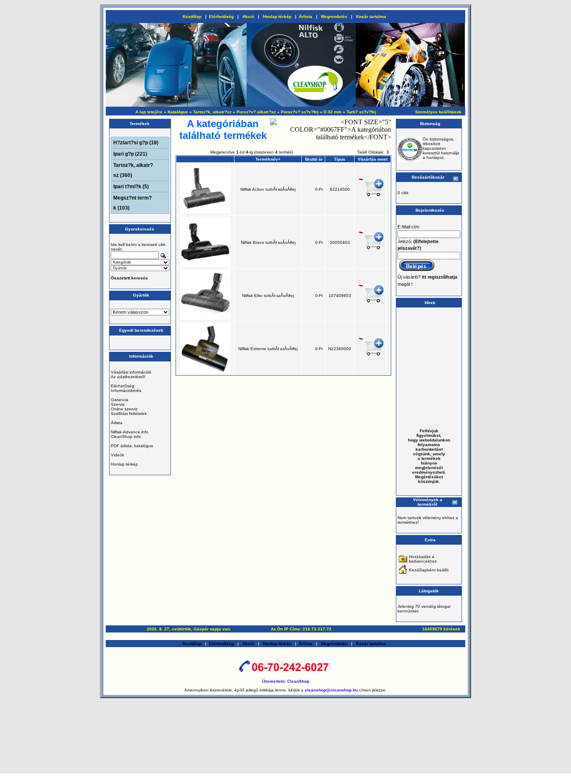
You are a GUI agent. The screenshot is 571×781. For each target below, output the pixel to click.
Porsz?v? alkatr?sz (256, 112)
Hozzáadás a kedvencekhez (423, 558)
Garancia (119, 399)
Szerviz (118, 404)
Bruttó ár (314, 159)
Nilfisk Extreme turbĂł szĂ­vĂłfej (268, 348)
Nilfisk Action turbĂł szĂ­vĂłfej (268, 189)
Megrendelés (334, 16)
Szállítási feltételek (129, 413)
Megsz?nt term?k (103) (132, 203)
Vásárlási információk (131, 372)
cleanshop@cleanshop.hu (332, 690)
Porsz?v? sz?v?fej (300, 112)
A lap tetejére (149, 112)
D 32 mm (333, 112)
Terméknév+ (267, 159)
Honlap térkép (277, 16)
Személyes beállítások (438, 112)
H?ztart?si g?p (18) (135, 143)
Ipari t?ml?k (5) (131, 186)
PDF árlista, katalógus (132, 445)
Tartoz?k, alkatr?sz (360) (133, 170)
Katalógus (178, 112)
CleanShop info (126, 436)
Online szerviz (124, 409)
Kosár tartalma (371, 16)
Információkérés (126, 390)
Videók (117, 455)
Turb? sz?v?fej (361, 112)
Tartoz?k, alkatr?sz (212, 112)
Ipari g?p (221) (130, 154)
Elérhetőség (221, 16)
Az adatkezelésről (128, 376)
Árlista (305, 16)
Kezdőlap (192, 16)
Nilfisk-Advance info (129, 432)
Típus (339, 159)
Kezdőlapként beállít (429, 570)
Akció (248, 16)
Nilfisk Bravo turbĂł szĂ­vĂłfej (268, 242)
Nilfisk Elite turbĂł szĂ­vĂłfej (268, 295)
